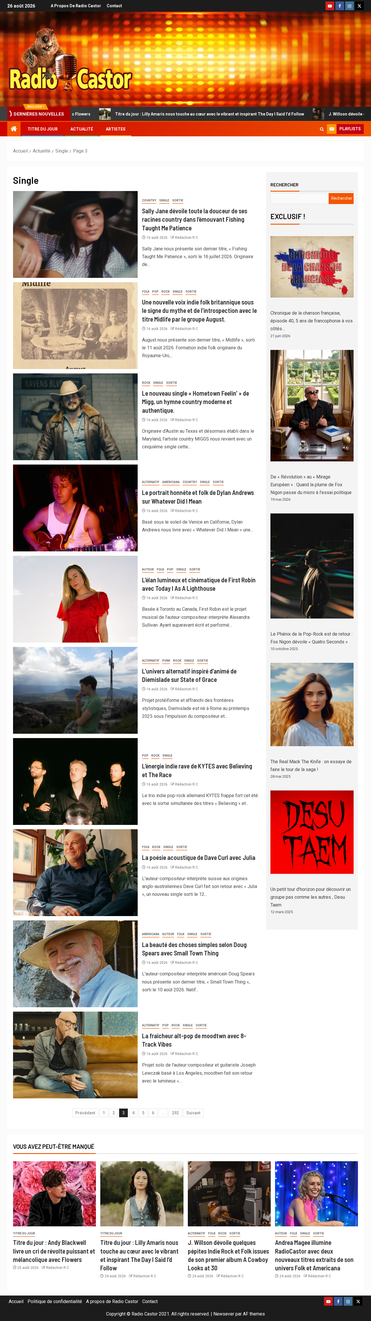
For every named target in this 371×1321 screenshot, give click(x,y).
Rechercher (284, 184)
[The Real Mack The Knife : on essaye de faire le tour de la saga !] (312, 704)
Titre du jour (43, 129)
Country (149, 200)
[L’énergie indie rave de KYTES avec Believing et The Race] (75, 781)
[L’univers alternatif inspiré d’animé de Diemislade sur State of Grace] (75, 690)
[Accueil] (14, 129)
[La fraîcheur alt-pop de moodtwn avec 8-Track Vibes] (75, 1055)
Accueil (16, 1301)
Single (164, 200)
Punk (166, 660)
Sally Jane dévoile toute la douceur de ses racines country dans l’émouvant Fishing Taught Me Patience (194, 219)
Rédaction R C (186, 238)
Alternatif (150, 482)
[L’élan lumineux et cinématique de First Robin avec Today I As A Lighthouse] (75, 599)
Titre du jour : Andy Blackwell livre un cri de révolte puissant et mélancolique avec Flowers (54, 1251)
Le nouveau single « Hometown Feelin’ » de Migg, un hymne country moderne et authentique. (195, 401)
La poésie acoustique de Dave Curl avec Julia (198, 857)
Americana (171, 482)
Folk (145, 291)
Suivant (193, 1113)
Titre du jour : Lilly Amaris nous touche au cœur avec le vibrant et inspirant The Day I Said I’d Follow (125, 114)
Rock (165, 291)
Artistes (116, 129)
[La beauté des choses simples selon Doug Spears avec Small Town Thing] (75, 963)
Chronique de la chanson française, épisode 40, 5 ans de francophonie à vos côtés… (311, 320)
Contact (114, 5)
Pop (155, 291)
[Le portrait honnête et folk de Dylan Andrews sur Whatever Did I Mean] (75, 508)
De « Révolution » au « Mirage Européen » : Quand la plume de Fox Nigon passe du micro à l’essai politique (311, 484)
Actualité (81, 129)
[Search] (321, 129)
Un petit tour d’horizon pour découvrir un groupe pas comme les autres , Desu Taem (310, 897)
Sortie (177, 200)
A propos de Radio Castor (76, 5)
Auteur (148, 569)
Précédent (85, 1113)
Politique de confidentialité (55, 1301)
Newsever (223, 1314)
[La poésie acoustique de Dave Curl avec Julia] (75, 872)
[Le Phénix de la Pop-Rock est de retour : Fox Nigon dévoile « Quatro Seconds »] (312, 566)
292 (175, 1113)
